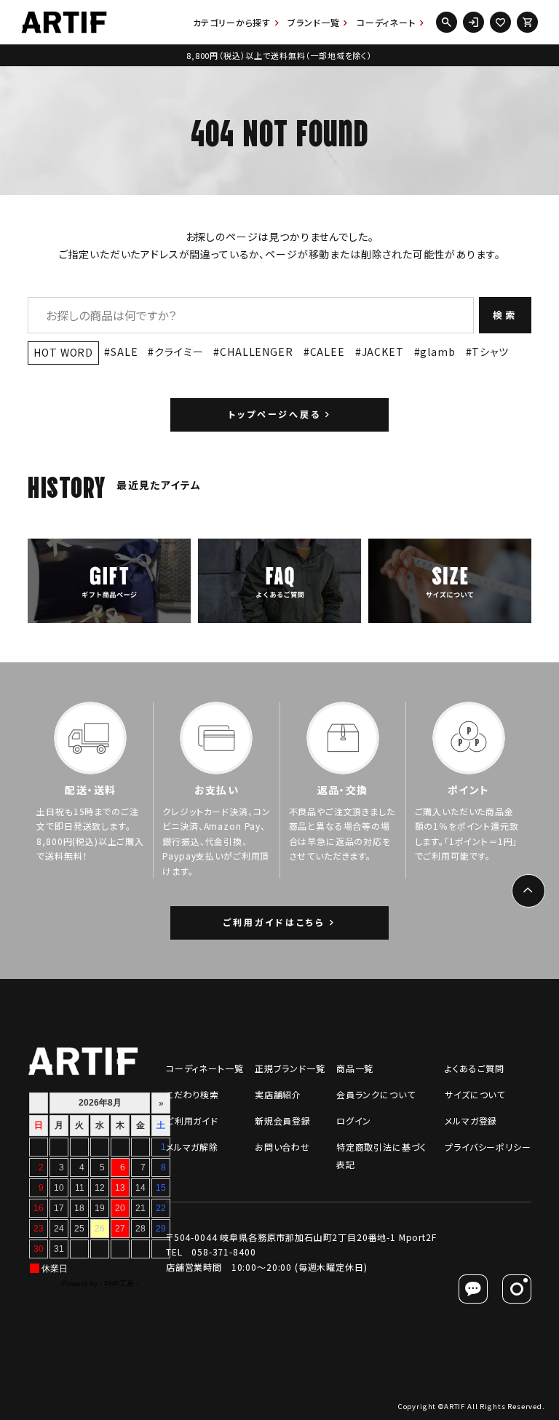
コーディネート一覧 (205, 1068)
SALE (124, 351)
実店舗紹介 (278, 1094)
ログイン (353, 1120)
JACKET (383, 351)
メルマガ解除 (192, 1147)
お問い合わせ (282, 1147)
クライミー (178, 351)
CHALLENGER (256, 351)
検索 (505, 315)
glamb (437, 351)
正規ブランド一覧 (290, 1068)
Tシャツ (490, 351)
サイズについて (475, 1094)
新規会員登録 (283, 1120)
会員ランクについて (376, 1094)
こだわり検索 (192, 1094)
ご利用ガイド (192, 1120)
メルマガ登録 (471, 1120)
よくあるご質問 (474, 1068)
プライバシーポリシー (488, 1147)
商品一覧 (354, 1068)
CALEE (327, 351)
